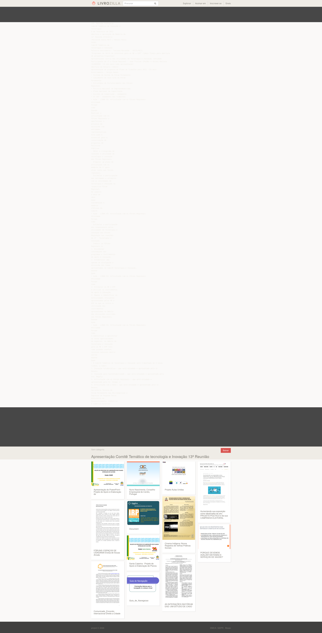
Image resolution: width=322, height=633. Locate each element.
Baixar (226, 450)
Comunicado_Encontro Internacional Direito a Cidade (107, 612)
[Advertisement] (161, 14)
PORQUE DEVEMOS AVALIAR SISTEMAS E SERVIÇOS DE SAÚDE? (211, 554)
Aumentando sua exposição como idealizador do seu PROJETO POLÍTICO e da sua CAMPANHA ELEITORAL (214, 514)
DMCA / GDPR (217, 627)
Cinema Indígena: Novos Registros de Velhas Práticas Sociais (178, 545)
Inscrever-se (216, 3)
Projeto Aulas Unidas (174, 489)
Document (133, 528)
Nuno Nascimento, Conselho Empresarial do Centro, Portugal (142, 491)
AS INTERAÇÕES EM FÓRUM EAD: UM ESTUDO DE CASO (179, 605)
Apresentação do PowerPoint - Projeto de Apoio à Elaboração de (107, 491)
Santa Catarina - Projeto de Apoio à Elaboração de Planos (143, 564)
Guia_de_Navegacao (138, 600)
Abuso (228, 627)
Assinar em (200, 3)
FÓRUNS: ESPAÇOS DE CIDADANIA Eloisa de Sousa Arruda (107, 552)
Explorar (187, 3)
